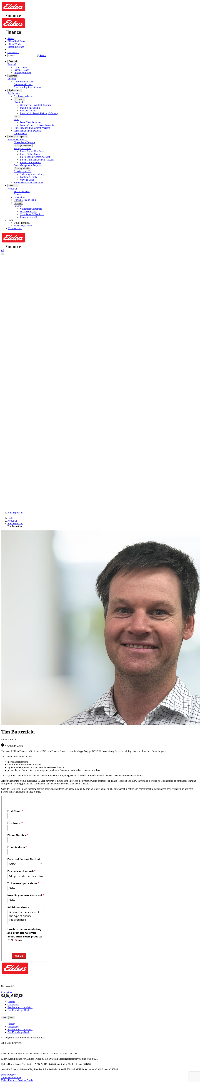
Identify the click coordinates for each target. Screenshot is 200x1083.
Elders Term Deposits (24, 142)
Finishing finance (28, 110)
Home (11, 518)
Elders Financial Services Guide (17, 1080)
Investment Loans (22, 72)
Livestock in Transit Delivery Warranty (39, 113)
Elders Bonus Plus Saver (32, 151)
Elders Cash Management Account (37, 159)
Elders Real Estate (16, 41)
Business (13, 76)
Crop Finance (20, 133)
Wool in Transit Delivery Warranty (37, 125)
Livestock (19, 99)
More (5, 1017)
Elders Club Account (30, 162)
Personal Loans (21, 70)
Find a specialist (22, 191)
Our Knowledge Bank (25, 200)
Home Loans (20, 67)
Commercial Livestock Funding (35, 105)
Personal (13, 61)
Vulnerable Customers (31, 208)
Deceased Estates (28, 211)
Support (18, 203)
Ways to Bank (27, 179)
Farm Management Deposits (28, 130)
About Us (13, 185)
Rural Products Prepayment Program (32, 128)
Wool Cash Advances (30, 122)
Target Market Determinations (28, 182)
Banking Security (28, 177)
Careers (17, 194)
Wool (17, 116)
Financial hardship (29, 217)
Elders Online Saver (30, 154)
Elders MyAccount (23, 225)
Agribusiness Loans (23, 81)
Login (10, 220)
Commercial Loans (23, 84)
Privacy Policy (8, 1074)
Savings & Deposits (18, 136)
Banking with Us (22, 168)
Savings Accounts (23, 145)
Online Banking (22, 222)
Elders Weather (15, 44)
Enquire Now (15, 228)
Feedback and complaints (20, 1007)
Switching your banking (32, 174)
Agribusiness (14, 90)
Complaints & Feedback (32, 214)
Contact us (6, 992)
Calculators (13, 52)
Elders (11, 38)
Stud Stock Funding (30, 107)
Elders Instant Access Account (35, 157)
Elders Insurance (16, 47)
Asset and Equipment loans (27, 87)
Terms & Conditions (11, 1077)
